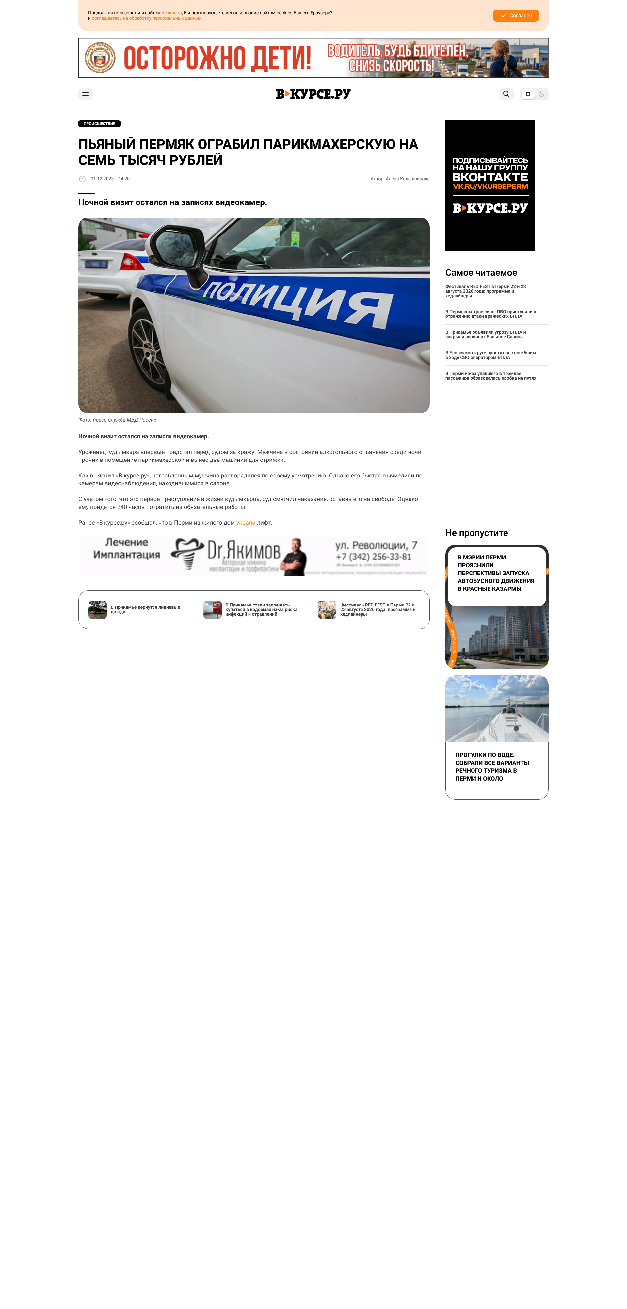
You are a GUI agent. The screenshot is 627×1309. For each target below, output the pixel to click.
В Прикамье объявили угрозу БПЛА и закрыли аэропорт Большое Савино (485, 334)
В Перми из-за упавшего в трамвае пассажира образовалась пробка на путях (490, 375)
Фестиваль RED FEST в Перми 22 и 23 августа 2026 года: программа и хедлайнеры (485, 291)
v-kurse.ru (172, 13)
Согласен (520, 15)
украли (246, 522)
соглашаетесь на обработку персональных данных (146, 18)
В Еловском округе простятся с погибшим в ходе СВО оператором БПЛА (490, 355)
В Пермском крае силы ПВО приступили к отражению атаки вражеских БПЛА (490, 314)
